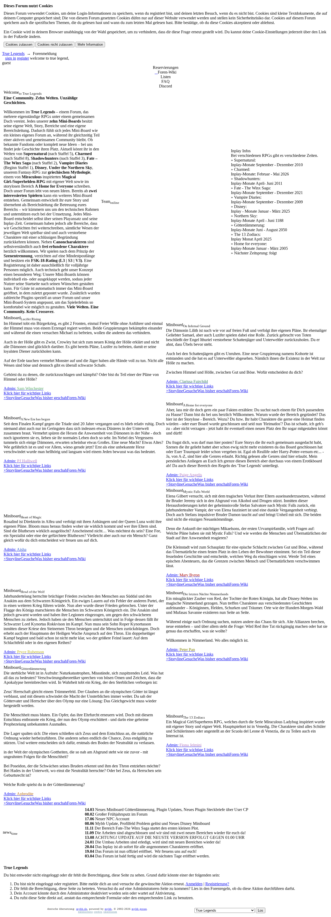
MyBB (108, 908)
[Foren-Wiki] (156, 72)
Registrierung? (217, 884)
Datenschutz (85, 911)
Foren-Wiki (76, 398)
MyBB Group (139, 908)
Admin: (23, 388)
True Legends (13, 53)
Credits (98, 911)
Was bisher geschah (51, 398)
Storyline (13, 398)
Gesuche (28, 398)
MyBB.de (81, 908)
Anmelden (193, 884)
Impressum (110, 911)
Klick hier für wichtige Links (27, 393)
